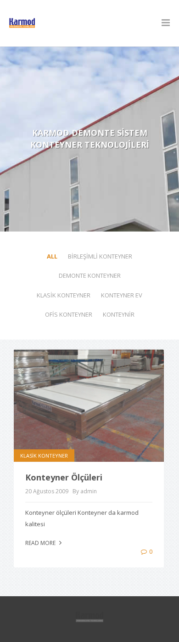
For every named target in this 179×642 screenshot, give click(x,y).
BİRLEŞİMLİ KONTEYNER (100, 256)
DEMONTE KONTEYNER (90, 275)
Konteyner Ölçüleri (63, 477)
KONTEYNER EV (121, 295)
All (52, 256)
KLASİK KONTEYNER (63, 295)
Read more (41, 543)
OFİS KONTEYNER (68, 314)
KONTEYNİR (118, 314)
